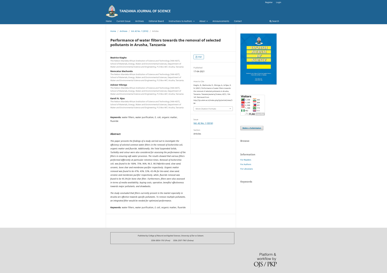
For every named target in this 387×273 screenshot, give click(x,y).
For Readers (245, 159)
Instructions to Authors (181, 21)
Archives (139, 21)
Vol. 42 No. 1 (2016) (139, 31)
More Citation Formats (206, 108)
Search (275, 21)
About (202, 21)
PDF (200, 57)
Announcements (221, 21)
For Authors (245, 164)
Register (269, 2)
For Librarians (246, 168)
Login (278, 2)
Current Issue (123, 21)
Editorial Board (156, 21)
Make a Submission (251, 128)
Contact (238, 21)
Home (109, 21)
